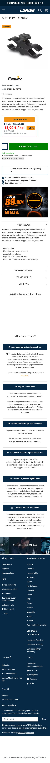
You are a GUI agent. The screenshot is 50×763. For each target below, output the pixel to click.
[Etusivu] (27, 10)
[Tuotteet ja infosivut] (4, 10)
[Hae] (40, 10)
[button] (25, 170)
